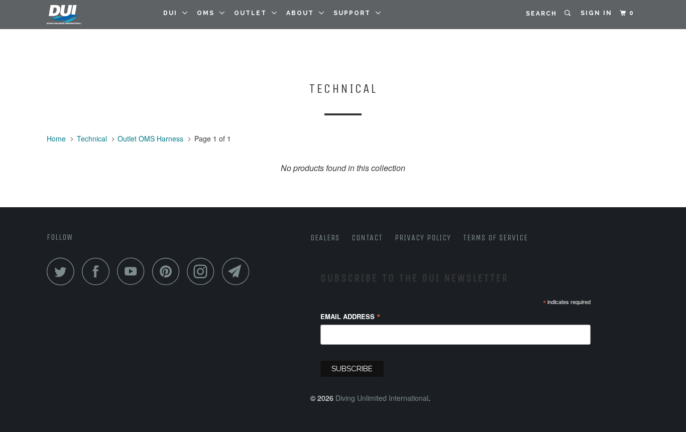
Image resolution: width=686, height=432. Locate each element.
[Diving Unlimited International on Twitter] (63, 271)
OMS (208, 13)
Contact (367, 237)
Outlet (253, 13)
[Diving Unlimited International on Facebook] (98, 271)
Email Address (350, 317)
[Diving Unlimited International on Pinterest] (168, 271)
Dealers (324, 237)
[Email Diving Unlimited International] (238, 271)
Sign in (596, 13)
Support (354, 13)
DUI (172, 13)
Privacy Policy (423, 237)
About (302, 13)
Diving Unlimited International (381, 398)
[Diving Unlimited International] (98, 15)
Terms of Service (495, 237)
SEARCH (545, 13)
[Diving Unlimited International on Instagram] (203, 271)
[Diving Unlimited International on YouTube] (133, 271)
